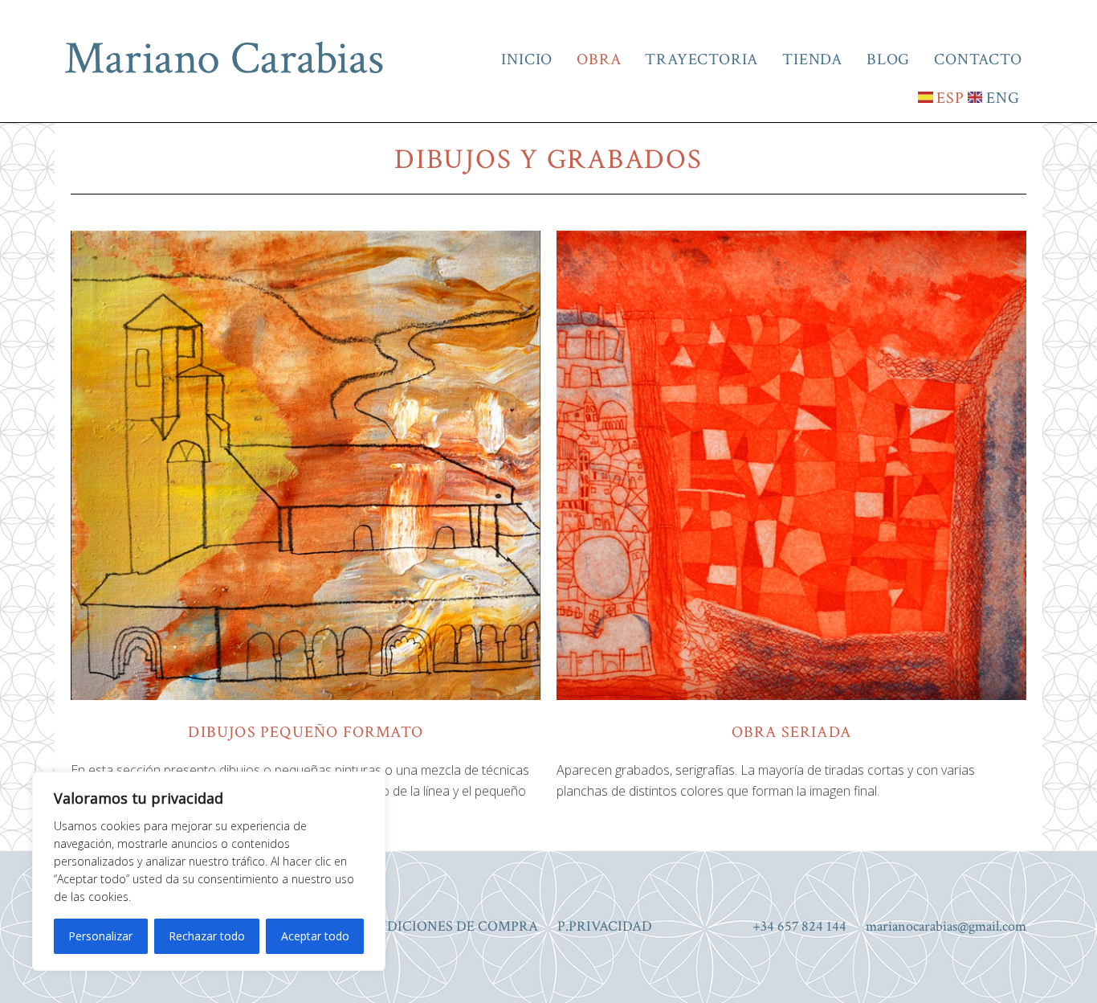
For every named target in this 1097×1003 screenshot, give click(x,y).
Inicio (527, 59)
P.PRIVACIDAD (604, 926)
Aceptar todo (315, 936)
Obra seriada (791, 732)
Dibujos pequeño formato (305, 732)
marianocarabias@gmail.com (946, 926)
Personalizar (100, 936)
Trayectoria (701, 59)
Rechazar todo (207, 936)
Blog (888, 59)
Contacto (978, 59)
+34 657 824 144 (799, 926)
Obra (599, 59)
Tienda (812, 59)
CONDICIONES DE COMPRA (447, 926)
